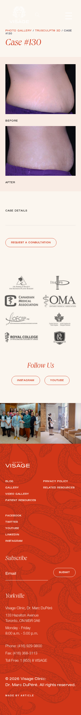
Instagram (25, 381)
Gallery (12, 488)
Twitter (11, 522)
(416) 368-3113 (25, 654)
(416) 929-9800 (30, 646)
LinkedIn (12, 535)
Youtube (57, 381)
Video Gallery (17, 494)
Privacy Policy (55, 482)
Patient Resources (20, 500)
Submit (64, 573)
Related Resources (59, 488)
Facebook (13, 516)
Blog (9, 482)
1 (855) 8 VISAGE (33, 661)
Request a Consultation (31, 243)
